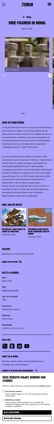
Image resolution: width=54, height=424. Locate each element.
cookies (41, 386)
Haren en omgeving (10, 290)
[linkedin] (19, 346)
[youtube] (27, 346)
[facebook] (12, 346)
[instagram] (5, 346)
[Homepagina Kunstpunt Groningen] (27, 4)
